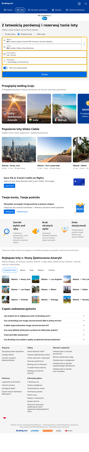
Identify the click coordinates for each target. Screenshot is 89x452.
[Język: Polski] (4, 417)
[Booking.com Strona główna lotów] (7, 3)
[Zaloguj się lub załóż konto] (79, 3)
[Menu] (86, 3)
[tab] (10, 270)
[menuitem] (8, 9)
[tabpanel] (44, 288)
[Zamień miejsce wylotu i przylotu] (84, 43)
